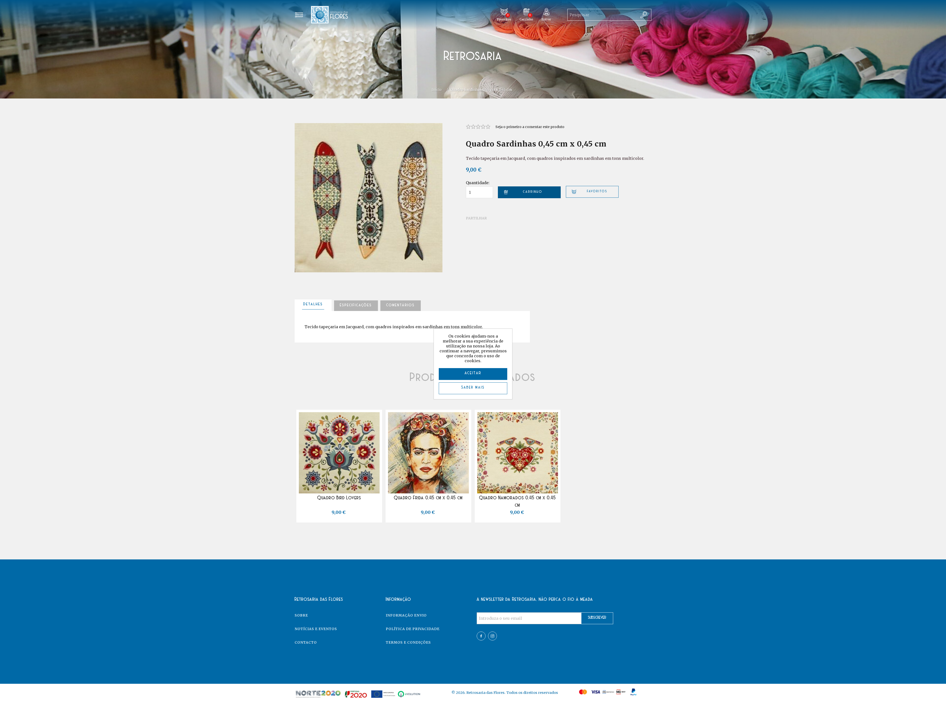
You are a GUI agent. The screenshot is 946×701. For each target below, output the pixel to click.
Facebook (481, 636)
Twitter (492, 636)
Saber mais (473, 387)
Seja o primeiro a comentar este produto (529, 127)
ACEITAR (473, 373)
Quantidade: (478, 182)
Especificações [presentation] (356, 305)
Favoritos (344, 489)
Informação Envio (406, 615)
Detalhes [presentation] (313, 304)
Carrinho (344, 508)
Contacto (306, 642)
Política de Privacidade (412, 629)
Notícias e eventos (316, 629)
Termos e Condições (408, 642)
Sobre (301, 615)
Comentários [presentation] (400, 305)
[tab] (313, 305)
